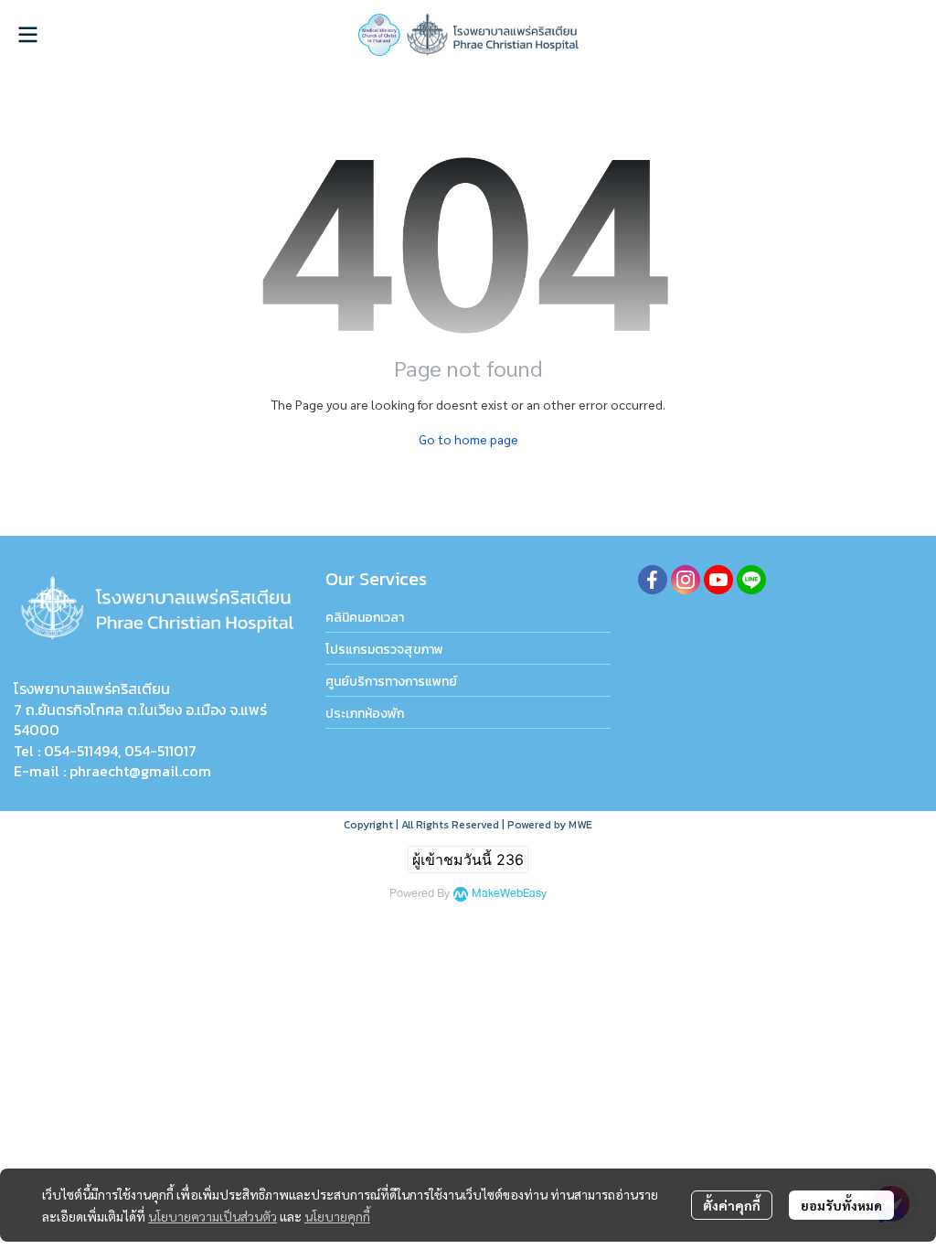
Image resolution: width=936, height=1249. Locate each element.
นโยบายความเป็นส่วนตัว (212, 1216)
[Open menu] (27, 34)
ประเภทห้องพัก (364, 713)
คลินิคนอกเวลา (364, 617)
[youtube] (718, 579)
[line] (751, 579)
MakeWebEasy (509, 893)
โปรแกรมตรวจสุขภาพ (384, 649)
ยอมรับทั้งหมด (841, 1205)
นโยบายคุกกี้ (337, 1216)
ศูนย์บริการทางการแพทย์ (391, 681)
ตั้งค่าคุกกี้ (731, 1205)
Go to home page (468, 439)
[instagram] (685, 579)
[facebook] (652, 579)
